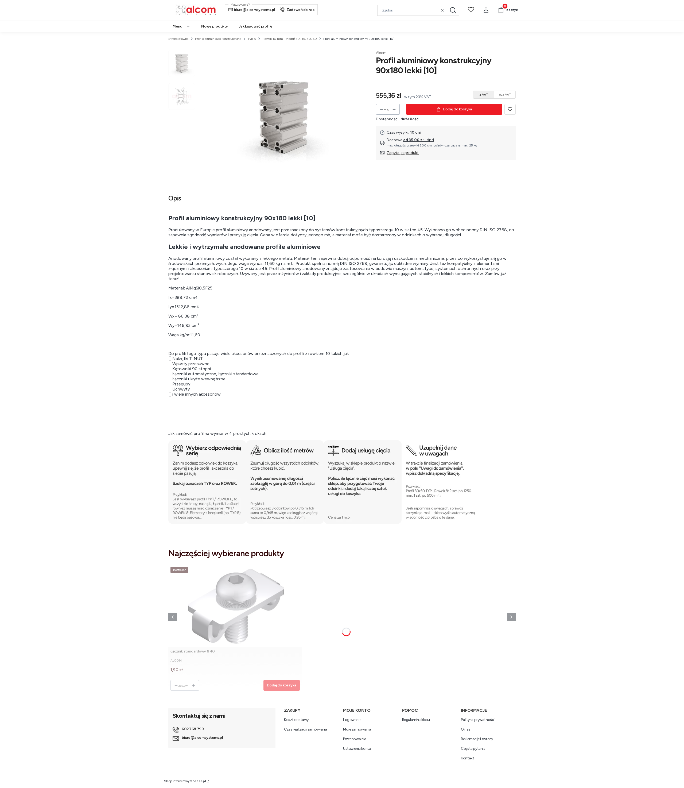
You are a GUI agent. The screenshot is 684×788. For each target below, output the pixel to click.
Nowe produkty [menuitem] (214, 26)
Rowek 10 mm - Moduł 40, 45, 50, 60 (289, 39)
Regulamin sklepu (416, 719)
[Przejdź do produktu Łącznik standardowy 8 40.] (235, 606)
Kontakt (467, 758)
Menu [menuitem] (177, 26)
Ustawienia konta (357, 748)
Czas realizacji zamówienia (305, 729)
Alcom (381, 53)
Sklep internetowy (185, 781)
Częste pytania (473, 748)
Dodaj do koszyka (457, 109)
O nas (465, 729)
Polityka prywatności (478, 719)
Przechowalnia (354, 739)
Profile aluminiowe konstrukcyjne (218, 39)
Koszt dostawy (296, 719)
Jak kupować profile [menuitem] (256, 26)
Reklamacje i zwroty (477, 739)
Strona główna (178, 39)
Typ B (252, 39)
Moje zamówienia (357, 729)
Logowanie (352, 719)
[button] (453, 10)
